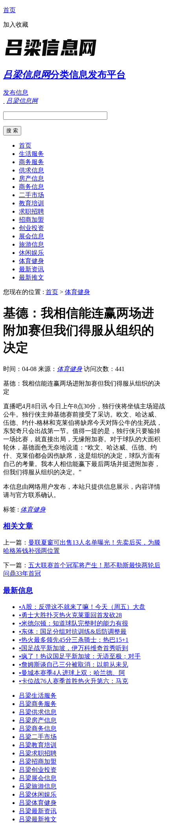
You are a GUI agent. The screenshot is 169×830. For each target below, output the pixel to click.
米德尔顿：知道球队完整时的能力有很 (73, 623)
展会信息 (31, 236)
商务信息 (31, 186)
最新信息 (18, 590)
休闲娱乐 (31, 252)
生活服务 (31, 153)
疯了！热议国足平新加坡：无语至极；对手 (80, 656)
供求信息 (31, 170)
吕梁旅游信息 (38, 786)
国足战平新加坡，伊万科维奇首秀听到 (73, 648)
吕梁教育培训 (38, 745)
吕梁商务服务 (38, 703)
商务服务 (31, 162)
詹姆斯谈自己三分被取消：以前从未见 (73, 664)
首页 (9, 10)
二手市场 (31, 195)
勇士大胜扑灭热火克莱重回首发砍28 (70, 615)
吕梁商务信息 (38, 728)
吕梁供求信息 (38, 712)
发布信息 (15, 92)
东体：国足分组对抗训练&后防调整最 (73, 631)
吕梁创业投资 (38, 769)
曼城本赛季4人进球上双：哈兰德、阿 (72, 672)
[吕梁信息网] (52, 56)
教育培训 (31, 203)
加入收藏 (15, 24)
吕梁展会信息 (38, 778)
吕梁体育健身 (38, 802)
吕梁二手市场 (38, 736)
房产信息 (31, 178)
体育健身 (31, 261)
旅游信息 (31, 244)
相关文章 (18, 526)
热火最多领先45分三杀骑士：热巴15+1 (74, 639)
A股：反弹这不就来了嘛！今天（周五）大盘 (82, 606)
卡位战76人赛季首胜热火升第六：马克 (73, 681)
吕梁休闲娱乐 (38, 794)
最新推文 (31, 277)
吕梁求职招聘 (38, 753)
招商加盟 (31, 219)
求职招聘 (31, 211)
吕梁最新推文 (38, 819)
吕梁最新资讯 (38, 811)
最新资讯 (31, 269)
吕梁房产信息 (38, 720)
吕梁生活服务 (38, 695)
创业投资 (31, 228)
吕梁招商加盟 (38, 761)
